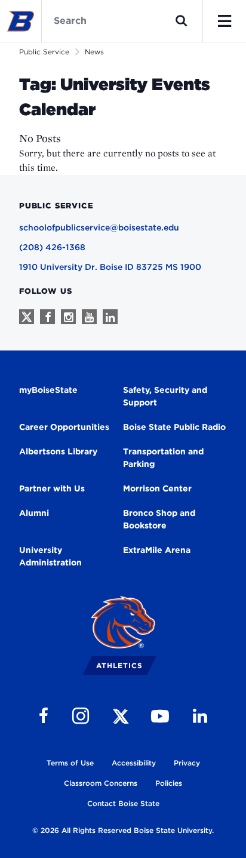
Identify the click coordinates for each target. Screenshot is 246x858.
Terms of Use (70, 762)
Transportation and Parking (163, 458)
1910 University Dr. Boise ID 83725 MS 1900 (110, 267)
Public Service (44, 51)
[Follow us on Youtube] (89, 316)
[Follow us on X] (26, 316)
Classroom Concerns (100, 783)
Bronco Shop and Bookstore (159, 519)
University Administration (50, 556)
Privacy (187, 762)
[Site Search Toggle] (181, 21)
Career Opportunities (64, 427)
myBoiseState (48, 390)
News (94, 51)
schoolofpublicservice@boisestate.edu (99, 227)
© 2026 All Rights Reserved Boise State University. (123, 830)
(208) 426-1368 (52, 247)
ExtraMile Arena (156, 550)
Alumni (34, 513)
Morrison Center (157, 488)
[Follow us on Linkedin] (110, 316)
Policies (168, 783)
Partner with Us (52, 488)
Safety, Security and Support (165, 396)
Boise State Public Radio (174, 427)
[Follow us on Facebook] (47, 316)
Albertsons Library (58, 451)
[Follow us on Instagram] (68, 316)
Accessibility (134, 762)
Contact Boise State (123, 803)
